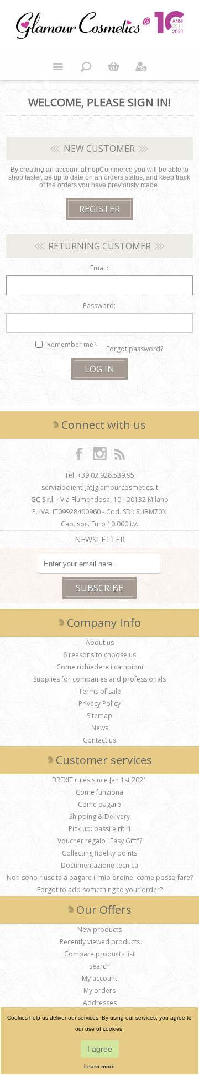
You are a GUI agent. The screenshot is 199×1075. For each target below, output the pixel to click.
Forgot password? (134, 349)
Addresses (100, 1002)
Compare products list (99, 954)
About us (100, 642)
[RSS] (119, 453)
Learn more (99, 1066)
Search (99, 966)
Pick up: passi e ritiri (99, 828)
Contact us (99, 740)
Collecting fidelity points (99, 853)
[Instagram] (99, 453)
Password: (99, 305)
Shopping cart (113, 66)
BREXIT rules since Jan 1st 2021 (99, 780)
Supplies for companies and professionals (99, 679)
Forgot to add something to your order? (100, 889)
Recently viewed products (100, 941)
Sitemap (99, 715)
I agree (99, 1049)
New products (99, 929)
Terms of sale (99, 691)
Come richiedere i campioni (99, 667)
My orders (99, 990)
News (99, 728)
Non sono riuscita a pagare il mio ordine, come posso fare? (100, 877)
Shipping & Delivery (99, 816)
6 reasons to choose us (99, 654)
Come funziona (99, 792)
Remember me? (71, 344)
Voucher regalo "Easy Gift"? (99, 841)
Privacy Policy (99, 703)
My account (99, 978)
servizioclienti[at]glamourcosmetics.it (99, 487)
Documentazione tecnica (99, 865)
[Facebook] (79, 453)
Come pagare (99, 804)
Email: (99, 268)
